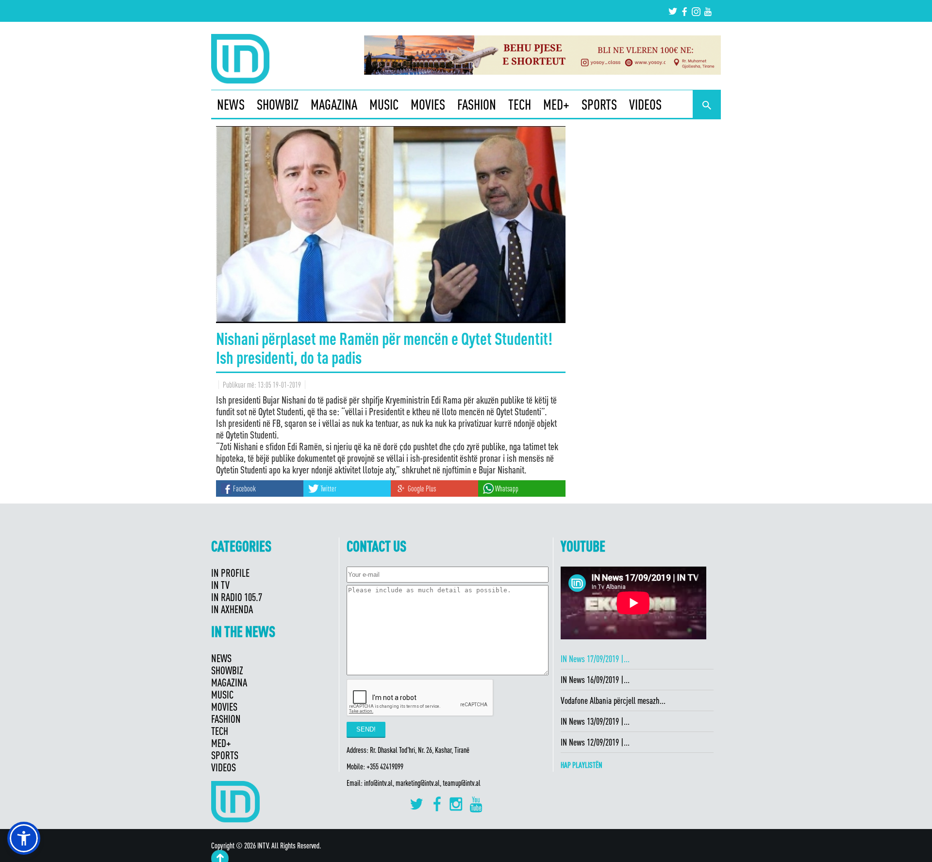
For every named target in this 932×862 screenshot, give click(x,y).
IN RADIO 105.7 (236, 597)
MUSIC (384, 104)
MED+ (556, 104)
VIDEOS (645, 104)
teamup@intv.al (462, 783)
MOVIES (428, 104)
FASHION (476, 104)
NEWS (231, 104)
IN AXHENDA (232, 609)
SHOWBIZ (278, 104)
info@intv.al (378, 783)
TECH (519, 104)
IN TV (220, 585)
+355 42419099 (384, 766)
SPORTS (599, 104)
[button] (24, 838)
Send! (366, 729)
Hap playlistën (581, 765)
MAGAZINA (334, 104)
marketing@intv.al (418, 783)
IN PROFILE (230, 573)
